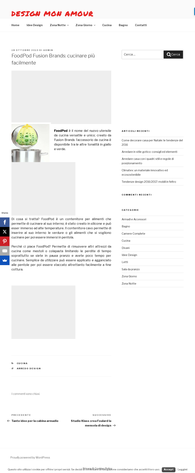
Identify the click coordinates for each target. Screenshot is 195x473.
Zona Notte (58, 25)
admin (48, 50)
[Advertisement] (61, 97)
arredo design (29, 368)
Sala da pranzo (131, 269)
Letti (125, 262)
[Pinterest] (5, 241)
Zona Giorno (84, 25)
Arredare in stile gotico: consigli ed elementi (149, 151)
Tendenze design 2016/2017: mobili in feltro (149, 181)
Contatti (141, 25)
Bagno (123, 25)
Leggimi (182, 469)
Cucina (107, 25)
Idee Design (35, 25)
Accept (168, 469)
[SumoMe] (5, 260)
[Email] (5, 251)
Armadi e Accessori (134, 219)
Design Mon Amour (52, 13)
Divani (125, 247)
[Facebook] (5, 222)
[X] (5, 231)
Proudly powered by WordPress (30, 457)
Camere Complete (133, 233)
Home (15, 25)
